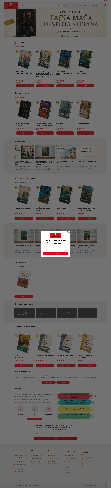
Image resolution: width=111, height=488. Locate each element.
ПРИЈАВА (55, 253)
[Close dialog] (68, 232)
